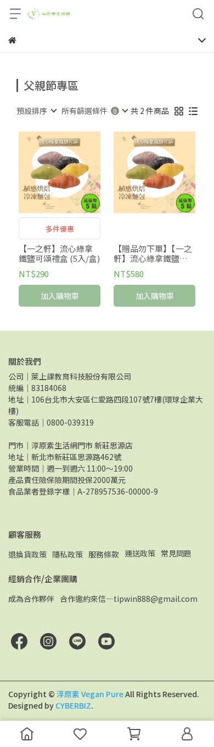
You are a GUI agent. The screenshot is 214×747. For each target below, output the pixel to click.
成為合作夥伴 (31, 598)
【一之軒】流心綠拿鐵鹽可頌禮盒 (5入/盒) (59, 253)
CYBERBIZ (73, 705)
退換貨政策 (27, 554)
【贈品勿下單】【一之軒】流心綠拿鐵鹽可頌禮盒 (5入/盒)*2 (153, 253)
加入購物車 (60, 295)
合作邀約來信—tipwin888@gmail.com (129, 598)
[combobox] (36, 110)
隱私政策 (67, 554)
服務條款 (103, 554)
